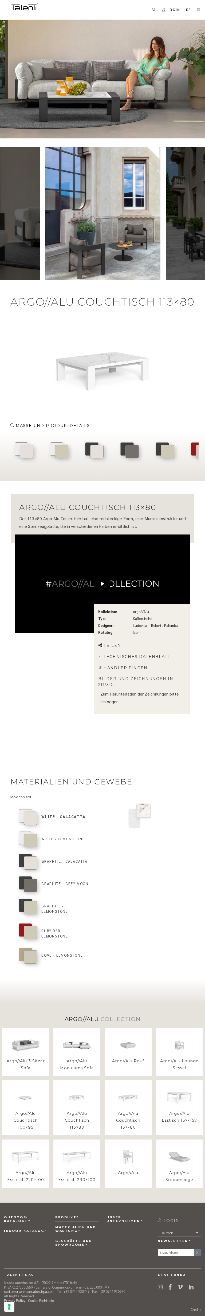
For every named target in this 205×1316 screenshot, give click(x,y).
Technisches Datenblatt (137, 656)
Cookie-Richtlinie (41, 1300)
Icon (136, 632)
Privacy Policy (14, 1300)
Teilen (112, 645)
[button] (188, 9)
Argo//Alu (141, 611)
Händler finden (126, 667)
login (170, 1220)
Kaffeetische (142, 618)
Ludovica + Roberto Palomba (155, 625)
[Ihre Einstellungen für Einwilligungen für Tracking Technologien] (9, 1307)
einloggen (109, 701)
